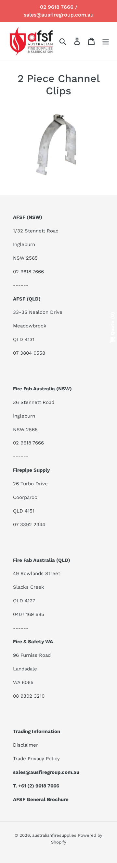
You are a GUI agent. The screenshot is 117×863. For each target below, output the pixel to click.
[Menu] (105, 41)
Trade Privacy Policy (36, 759)
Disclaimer (25, 745)
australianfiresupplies (54, 835)
